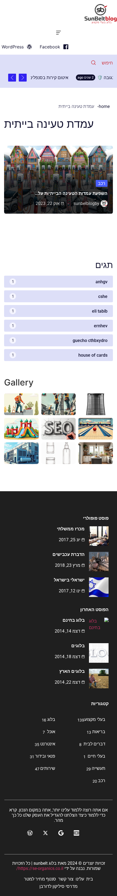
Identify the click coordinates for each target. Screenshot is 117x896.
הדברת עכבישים (69, 554)
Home (104, 106)
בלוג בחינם (74, 620)
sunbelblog (84, 203)
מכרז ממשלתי (71, 528)
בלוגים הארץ (72, 671)
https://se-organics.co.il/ (39, 868)
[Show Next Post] (12, 78)
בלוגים (78, 645)
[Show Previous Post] (23, 78)
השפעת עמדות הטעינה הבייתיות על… (71, 193)
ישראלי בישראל (69, 580)
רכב (101, 183)
